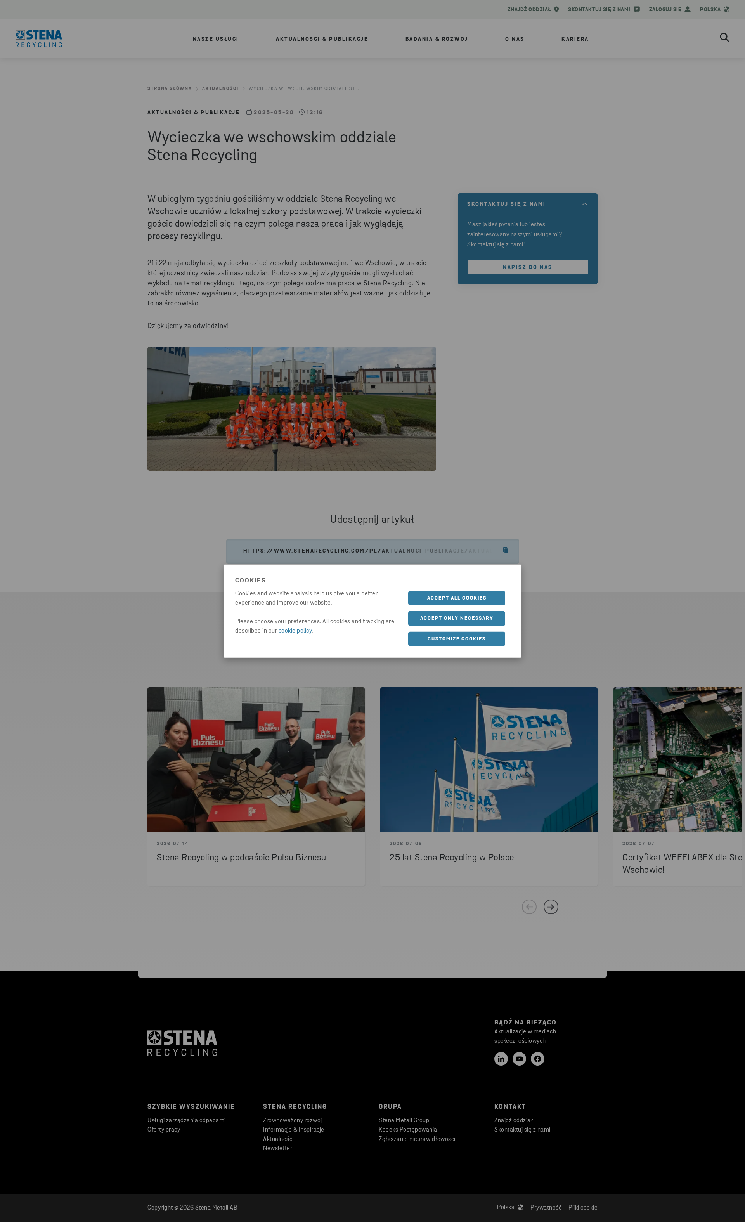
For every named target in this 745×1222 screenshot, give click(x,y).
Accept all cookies (457, 597)
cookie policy (295, 630)
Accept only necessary (457, 618)
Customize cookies (457, 638)
